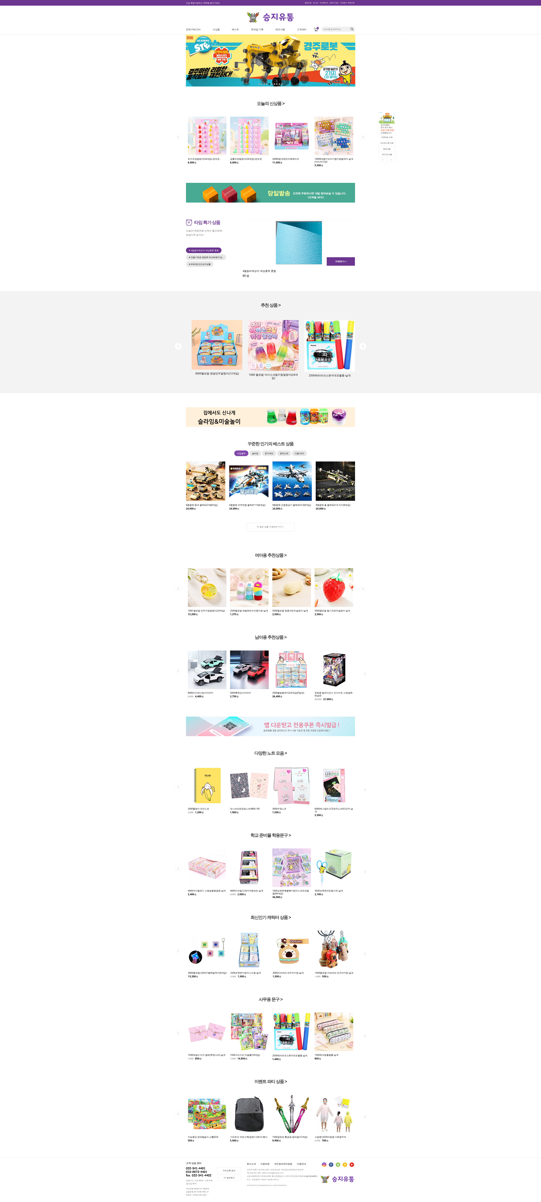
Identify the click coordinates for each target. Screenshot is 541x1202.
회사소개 (251, 1163)
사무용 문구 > (270, 999)
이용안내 (301, 1163)
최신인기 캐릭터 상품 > (270, 917)
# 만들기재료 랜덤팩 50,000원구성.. (206, 257)
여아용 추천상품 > (270, 555)
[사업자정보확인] (310, 1176)
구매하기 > (341, 261)
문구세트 (269, 453)
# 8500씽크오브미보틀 (200, 264)
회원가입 (308, 3)
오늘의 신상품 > (270, 103)
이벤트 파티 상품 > (270, 1081)
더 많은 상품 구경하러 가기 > (270, 526)
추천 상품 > (270, 305)
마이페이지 (324, 3)
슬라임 (255, 453)
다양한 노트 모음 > (270, 753)
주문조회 (351, 3)
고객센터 (343, 3)
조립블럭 (241, 453)
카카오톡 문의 (229, 1170)
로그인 (315, 3)
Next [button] (362, 137)
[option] (207, 140)
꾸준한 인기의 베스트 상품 (270, 443)
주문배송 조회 (387, 137)
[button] (382, 61)
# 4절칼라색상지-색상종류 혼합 (204, 250)
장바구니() (334, 3)
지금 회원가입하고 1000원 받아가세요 (203, 3)
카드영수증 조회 (386, 143)
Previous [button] (178, 137)
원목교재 (284, 453)
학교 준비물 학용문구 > (270, 835)
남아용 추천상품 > (270, 637)
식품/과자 (299, 453)
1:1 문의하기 (229, 1177)
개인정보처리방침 (283, 1163)
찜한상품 (387, 149)
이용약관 (265, 1163)
